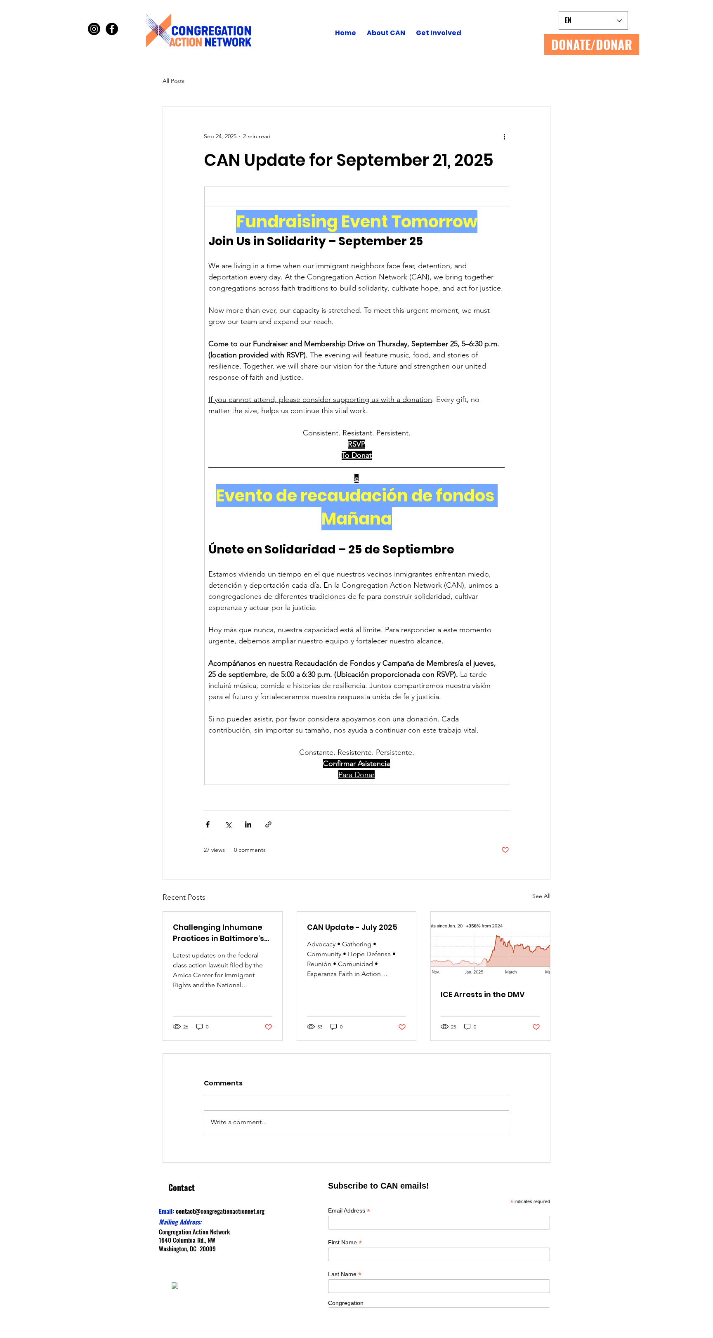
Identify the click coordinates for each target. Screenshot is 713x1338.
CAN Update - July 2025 (352, 927)
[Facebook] (112, 29)
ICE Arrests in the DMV (483, 994)
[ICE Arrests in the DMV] (490, 945)
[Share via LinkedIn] (248, 824)
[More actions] (504, 136)
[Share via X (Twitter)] (228, 824)
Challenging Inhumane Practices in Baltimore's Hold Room (218, 933)
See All (541, 896)
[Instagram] (94, 29)
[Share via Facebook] (208, 824)
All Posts (173, 81)
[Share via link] (268, 824)
